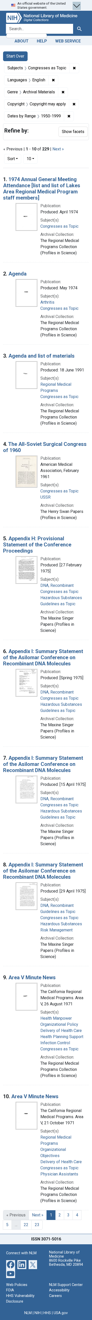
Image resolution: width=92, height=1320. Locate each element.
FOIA (10, 1290)
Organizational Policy (59, 1024)
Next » (58, 149)
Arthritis (47, 302)
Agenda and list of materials (41, 356)
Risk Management (56, 930)
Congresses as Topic (59, 226)
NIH (37, 1313)
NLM (28, 1313)
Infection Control (55, 1042)
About (22, 41)
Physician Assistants (59, 1174)
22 (26, 1224)
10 (32, 158)
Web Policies (16, 1285)
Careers (55, 1296)
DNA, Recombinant (57, 585)
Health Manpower (56, 1018)
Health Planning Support (61, 1036)
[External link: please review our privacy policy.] (10, 1264)
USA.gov (61, 1313)
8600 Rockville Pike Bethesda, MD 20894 (66, 1262)
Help (42, 41)
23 (37, 1224)
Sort (11, 158)
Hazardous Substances (61, 597)
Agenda (17, 274)
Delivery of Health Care (61, 1030)
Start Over (15, 56)
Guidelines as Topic (57, 603)
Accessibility (59, 1290)
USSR (45, 497)
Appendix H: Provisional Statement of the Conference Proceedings (37, 544)
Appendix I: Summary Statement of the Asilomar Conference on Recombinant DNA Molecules (43, 657)
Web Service (68, 41)
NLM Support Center (66, 1285)
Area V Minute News (32, 977)
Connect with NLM (21, 1253)
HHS (47, 1313)
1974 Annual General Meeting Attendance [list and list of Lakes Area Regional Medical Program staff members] (41, 188)
